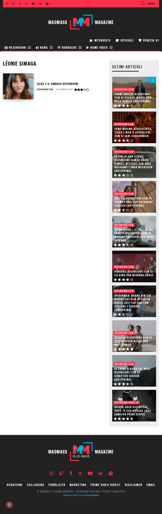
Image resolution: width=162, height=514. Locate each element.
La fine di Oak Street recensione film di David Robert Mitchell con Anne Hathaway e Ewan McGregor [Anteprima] (133, 163)
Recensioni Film (45, 89)
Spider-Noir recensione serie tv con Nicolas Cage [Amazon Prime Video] (132, 410)
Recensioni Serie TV (126, 402)
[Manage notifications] (9, 504)
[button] (148, 3)
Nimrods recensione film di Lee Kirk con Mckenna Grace (133, 273)
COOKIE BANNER (90, 495)
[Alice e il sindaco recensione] (18, 86)
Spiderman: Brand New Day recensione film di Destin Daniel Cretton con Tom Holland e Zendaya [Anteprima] (132, 302)
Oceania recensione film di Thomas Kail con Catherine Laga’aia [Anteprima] (133, 201)
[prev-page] (145, 80)
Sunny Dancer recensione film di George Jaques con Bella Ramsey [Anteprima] (132, 97)
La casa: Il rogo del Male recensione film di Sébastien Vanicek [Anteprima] (132, 374)
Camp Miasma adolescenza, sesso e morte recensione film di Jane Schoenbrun (133, 132)
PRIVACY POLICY (72, 495)
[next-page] (153, 80)
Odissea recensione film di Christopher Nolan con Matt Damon (133, 341)
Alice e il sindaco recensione (57, 83)
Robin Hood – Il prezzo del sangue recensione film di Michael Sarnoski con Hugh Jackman (134, 235)
